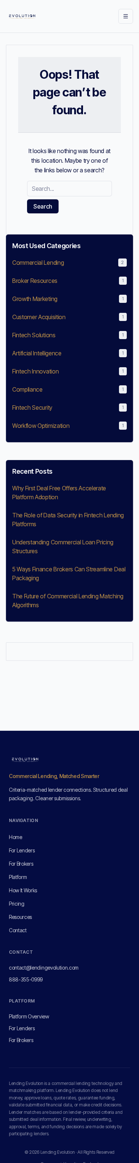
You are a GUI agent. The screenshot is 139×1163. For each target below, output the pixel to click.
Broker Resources (34, 280)
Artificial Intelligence (37, 353)
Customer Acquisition (39, 317)
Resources (20, 917)
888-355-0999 (26, 979)
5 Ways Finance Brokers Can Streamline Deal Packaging (69, 573)
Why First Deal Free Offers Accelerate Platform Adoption (59, 492)
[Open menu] (125, 16)
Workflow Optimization (40, 425)
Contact (18, 930)
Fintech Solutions (34, 335)
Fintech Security (32, 407)
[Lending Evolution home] (22, 16)
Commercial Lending (38, 262)
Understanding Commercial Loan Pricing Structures (62, 546)
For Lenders (21, 850)
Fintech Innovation (35, 371)
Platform (18, 877)
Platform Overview (29, 1016)
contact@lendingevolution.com (44, 967)
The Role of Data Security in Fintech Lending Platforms (68, 519)
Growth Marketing (34, 298)
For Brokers (21, 864)
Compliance (27, 389)
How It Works (23, 890)
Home (15, 837)
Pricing (16, 903)
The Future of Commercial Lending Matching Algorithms (67, 600)
